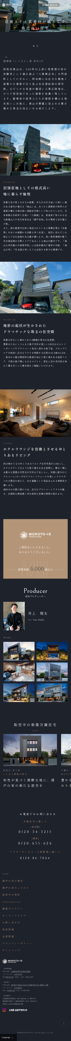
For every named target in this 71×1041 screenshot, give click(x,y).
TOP (5, 874)
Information (11, 902)
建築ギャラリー (12, 909)
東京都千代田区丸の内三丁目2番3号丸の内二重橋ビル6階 (29, 985)
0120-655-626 (18, 988)
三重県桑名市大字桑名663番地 (20, 971)
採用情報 (8, 930)
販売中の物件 (11, 895)
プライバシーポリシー (17, 943)
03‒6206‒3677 (11, 990)
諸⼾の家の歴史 (12, 881)
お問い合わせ (11, 923)
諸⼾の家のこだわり (16, 888)
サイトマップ (11, 950)
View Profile (38, 620)
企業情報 (8, 936)
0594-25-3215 (10, 977)
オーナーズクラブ (14, 916)
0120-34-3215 (18, 974)
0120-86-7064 (35, 858)
